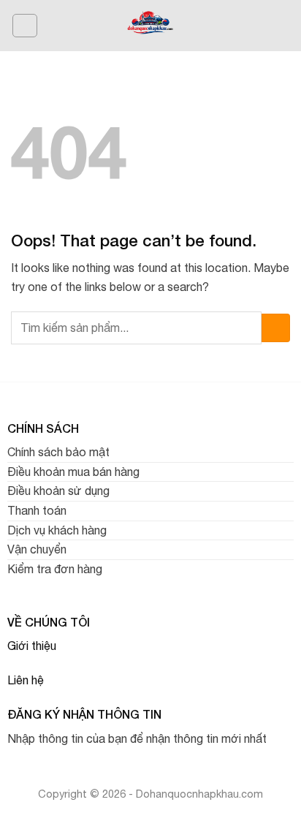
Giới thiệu (31, 645)
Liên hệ (25, 680)
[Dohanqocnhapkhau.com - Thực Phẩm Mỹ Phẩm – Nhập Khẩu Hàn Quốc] (150, 25)
